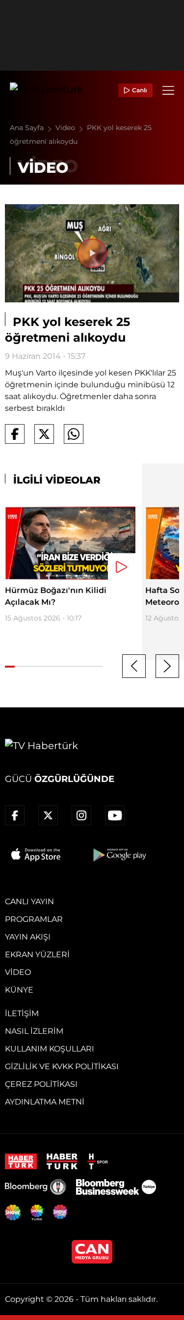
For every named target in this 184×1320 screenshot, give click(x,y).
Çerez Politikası (41, 1084)
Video (66, 127)
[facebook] (15, 815)
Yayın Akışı (28, 937)
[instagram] (81, 815)
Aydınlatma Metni (44, 1101)
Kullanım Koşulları (49, 1048)
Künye (19, 990)
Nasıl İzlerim (34, 1031)
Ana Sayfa (28, 127)
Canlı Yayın (29, 901)
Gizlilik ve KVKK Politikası (62, 1066)
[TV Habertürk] (46, 90)
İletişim (22, 1013)
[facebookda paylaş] (15, 434)
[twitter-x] (48, 815)
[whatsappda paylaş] (73, 434)
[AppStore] (36, 854)
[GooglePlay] (118, 854)
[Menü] (168, 90)
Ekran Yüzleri (37, 954)
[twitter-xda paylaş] (44, 434)
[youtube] (115, 815)
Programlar (34, 919)
